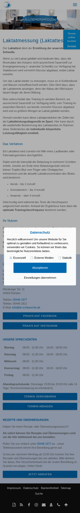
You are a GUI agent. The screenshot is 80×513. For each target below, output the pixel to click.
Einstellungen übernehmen (40, 277)
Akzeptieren (40, 267)
